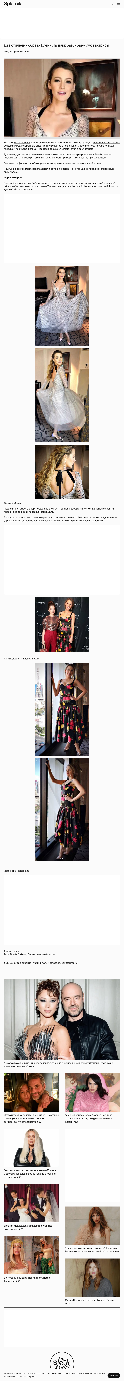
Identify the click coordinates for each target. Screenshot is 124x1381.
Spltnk (15, 951)
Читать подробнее (28, 1376)
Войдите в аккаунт (20, 963)
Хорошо (114, 1375)
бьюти (31, 954)
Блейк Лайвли (22, 142)
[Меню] (118, 3)
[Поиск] (113, 3)
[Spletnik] (12, 4)
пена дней (42, 954)
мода (52, 954)
